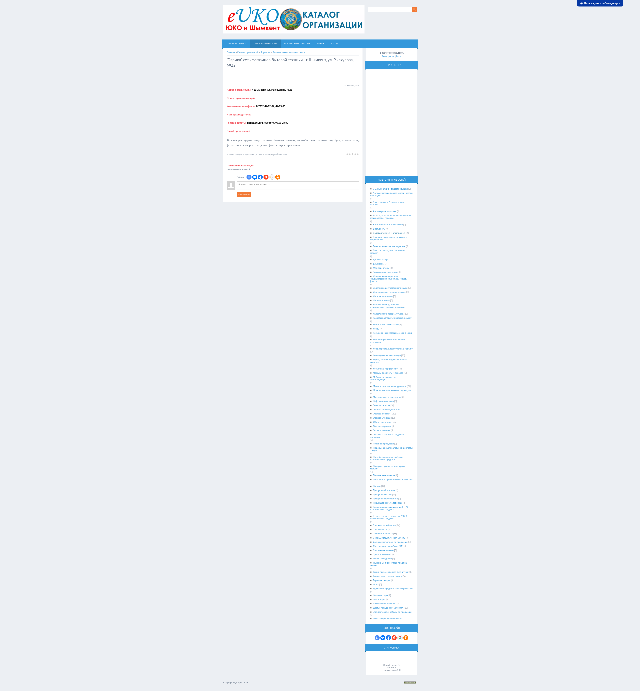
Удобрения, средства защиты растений (392, 588)
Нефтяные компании (383, 401)
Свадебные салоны (382, 533)
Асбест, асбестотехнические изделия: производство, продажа (391, 216)
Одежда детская (381, 405)
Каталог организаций (247, 52)
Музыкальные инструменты (387, 397)
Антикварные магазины (384, 211)
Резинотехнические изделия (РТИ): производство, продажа (389, 508)
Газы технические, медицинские (389, 246)
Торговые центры (381, 580)
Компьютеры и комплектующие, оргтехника (387, 340)
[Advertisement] (253, 76)
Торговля (265, 52)
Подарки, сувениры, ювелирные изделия (387, 467)
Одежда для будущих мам (386, 409)
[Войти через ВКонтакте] (254, 177)
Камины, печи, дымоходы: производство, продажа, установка (387, 305)
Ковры (376, 329)
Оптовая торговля (382, 426)
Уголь (376, 584)
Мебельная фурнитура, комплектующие (383, 378)
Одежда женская (381, 413)
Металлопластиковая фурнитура (389, 386)
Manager (269, 154)
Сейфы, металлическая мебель (389, 538)
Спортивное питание (383, 550)
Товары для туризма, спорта (387, 576)
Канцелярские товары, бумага (388, 314)
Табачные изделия (382, 558)
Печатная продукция (383, 443)
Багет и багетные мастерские (388, 224)
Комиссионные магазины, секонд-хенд (392, 333)
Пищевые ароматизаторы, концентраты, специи (391, 449)
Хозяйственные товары (384, 603)
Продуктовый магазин (384, 490)
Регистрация (388, 56)
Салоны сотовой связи (384, 525)
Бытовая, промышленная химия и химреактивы (388, 238)
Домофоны (378, 264)
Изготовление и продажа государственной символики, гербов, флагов (388, 279)
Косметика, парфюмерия (385, 368)
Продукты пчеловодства (385, 498)
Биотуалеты (379, 229)
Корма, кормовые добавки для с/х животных (389, 360)
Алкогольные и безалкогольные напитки (387, 203)
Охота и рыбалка (381, 430)
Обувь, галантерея (382, 422)
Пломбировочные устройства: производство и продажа (386, 458)
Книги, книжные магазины (386, 324)
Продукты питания (382, 494)
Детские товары (381, 259)
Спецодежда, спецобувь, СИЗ (388, 546)
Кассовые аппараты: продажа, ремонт (392, 318)
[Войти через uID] (249, 177)
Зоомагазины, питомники (385, 272)
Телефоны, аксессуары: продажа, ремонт (388, 564)
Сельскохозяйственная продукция (390, 542)
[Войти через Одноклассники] (277, 177)
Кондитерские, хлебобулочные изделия (393, 348)
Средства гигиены (382, 554)
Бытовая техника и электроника (288, 52)
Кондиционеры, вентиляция (387, 355)
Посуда (376, 486)
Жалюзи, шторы (381, 268)
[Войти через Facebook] (260, 177)
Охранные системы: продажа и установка (387, 435)
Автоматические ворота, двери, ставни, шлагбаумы (391, 194)
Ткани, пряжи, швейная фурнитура (390, 572)
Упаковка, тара (380, 595)
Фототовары (379, 599)
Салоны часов (380, 529)
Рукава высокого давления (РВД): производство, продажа (389, 517)
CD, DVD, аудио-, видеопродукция (390, 189)
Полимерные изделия (384, 475)
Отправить (244, 194)
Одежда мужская (381, 418)
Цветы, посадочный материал (388, 608)
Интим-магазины (381, 300)
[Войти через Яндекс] (266, 177)
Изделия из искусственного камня (390, 288)
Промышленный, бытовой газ (387, 503)
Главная (231, 52)
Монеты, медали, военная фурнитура (392, 390)
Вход (398, 56)
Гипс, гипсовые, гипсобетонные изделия (387, 251)
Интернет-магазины (382, 296)
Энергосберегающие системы (388, 618)
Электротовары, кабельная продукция (392, 612)
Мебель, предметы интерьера (388, 373)
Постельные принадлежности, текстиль (393, 479)
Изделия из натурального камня (389, 292)
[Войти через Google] (271, 177)
